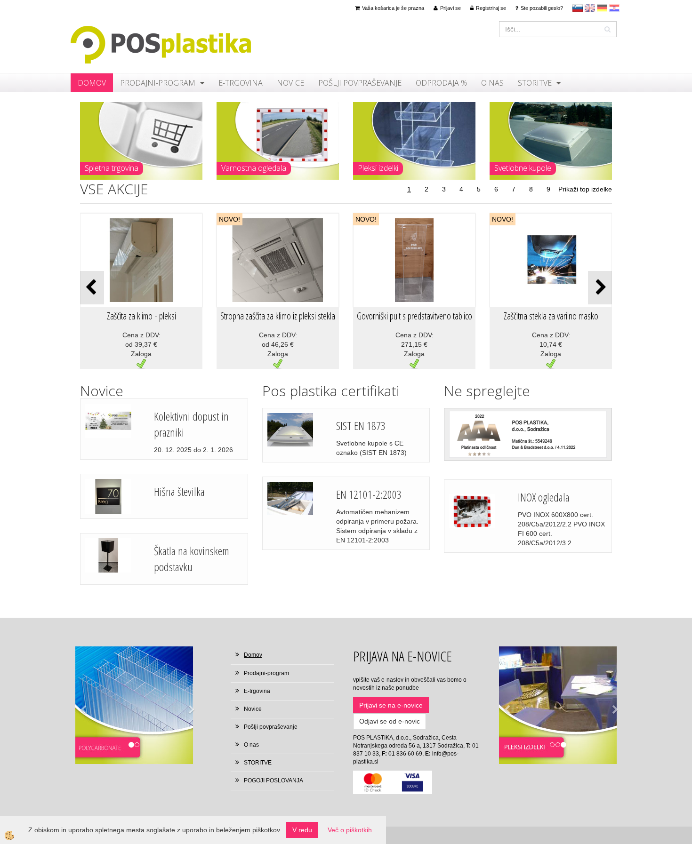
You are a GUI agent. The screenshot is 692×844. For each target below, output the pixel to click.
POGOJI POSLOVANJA (273, 780)
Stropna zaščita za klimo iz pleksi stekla (277, 316)
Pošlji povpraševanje (360, 83)
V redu (302, 830)
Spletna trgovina (111, 168)
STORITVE (535, 83)
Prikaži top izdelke (585, 189)
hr (614, 8)
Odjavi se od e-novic (389, 721)
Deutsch (602, 8)
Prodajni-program (157, 83)
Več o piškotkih (350, 830)
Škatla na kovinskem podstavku (191, 558)
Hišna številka (179, 491)
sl (577, 8)
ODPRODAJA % (441, 83)
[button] (600, 287)
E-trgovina (240, 83)
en (590, 8)
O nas (492, 83)
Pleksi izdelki (378, 168)
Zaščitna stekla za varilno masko (551, 316)
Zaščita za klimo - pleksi (141, 316)
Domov (92, 83)
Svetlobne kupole (522, 168)
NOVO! (229, 219)
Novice (290, 83)
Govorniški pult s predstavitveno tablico (414, 316)
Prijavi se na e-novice (391, 705)
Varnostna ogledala (253, 168)
